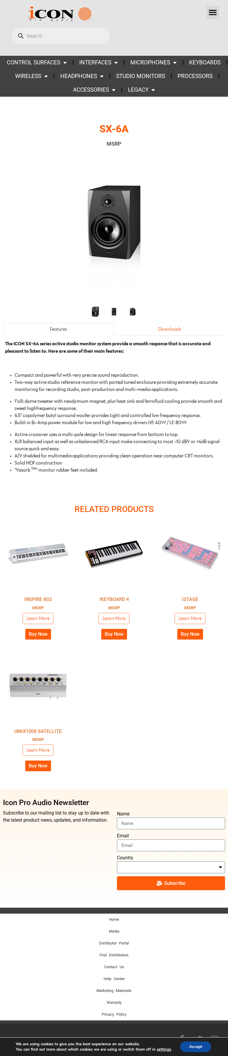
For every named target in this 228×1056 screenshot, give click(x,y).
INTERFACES (95, 62)
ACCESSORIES (91, 89)
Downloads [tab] (169, 329)
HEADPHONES (78, 76)
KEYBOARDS (205, 62)
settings (164, 1049)
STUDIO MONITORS (140, 76)
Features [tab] (58, 329)
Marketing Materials (114, 990)
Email (123, 836)
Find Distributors (114, 955)
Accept (195, 1046)
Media (114, 931)
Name (123, 814)
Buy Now (38, 634)
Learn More (38, 618)
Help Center (114, 979)
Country (125, 858)
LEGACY (138, 89)
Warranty (114, 1002)
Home (114, 919)
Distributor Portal (114, 943)
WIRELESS (28, 76)
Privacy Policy (114, 1014)
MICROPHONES (150, 62)
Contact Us (114, 967)
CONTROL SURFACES (33, 62)
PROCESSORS (195, 76)
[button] (212, 12)
